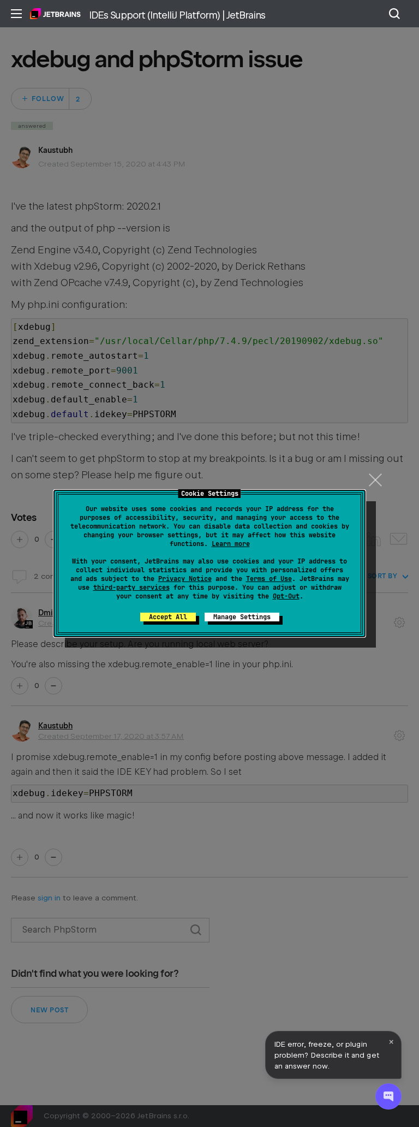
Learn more (231, 543)
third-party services (131, 587)
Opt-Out (286, 596)
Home (55, 13)
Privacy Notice (185, 578)
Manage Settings (242, 617)
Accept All (168, 617)
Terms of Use (269, 578)
